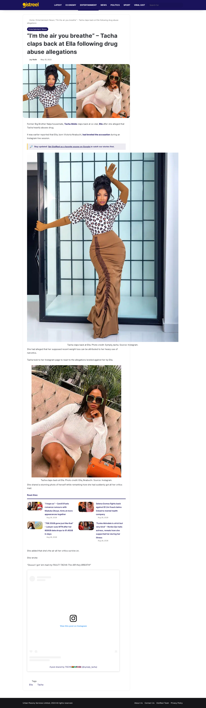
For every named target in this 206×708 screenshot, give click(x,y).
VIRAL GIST (139, 5)
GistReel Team (162, 703)
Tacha (40, 684)
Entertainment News (45, 20)
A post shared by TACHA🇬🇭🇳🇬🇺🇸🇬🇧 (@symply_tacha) (73, 667)
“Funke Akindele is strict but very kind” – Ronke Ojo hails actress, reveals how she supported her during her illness (109, 530)
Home (32, 20)
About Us (138, 703)
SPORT (127, 5)
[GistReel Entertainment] (31, 5)
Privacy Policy (177, 703)
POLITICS (115, 5)
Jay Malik (33, 59)
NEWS (104, 5)
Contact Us (149, 703)
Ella (31, 684)
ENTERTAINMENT (88, 5)
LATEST (58, 5)
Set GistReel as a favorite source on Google (69, 146)
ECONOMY (71, 5)
